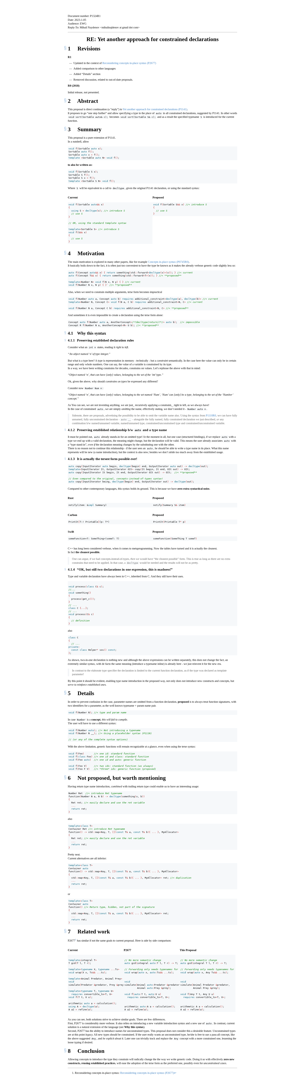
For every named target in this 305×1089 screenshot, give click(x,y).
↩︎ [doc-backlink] (175, 1072)
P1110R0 (211, 415)
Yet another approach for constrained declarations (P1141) (155, 109)
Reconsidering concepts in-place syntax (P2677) (129, 63)
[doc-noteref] (75, 940)
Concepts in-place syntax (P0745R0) (168, 261)
